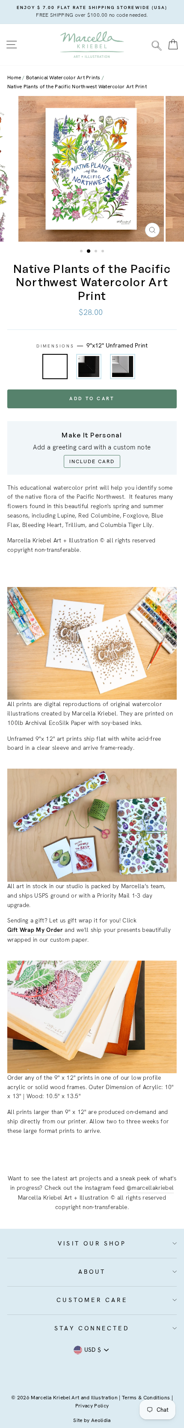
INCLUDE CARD (92, 461)
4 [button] (103, 252)
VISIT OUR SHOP (92, 1243)
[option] (92, 12)
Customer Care (92, 1300)
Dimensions (92, 345)
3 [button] (97, 252)
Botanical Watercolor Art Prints (63, 77)
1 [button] (82, 252)
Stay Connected (92, 1328)
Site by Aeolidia (91, 1420)
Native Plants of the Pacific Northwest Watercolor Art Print (77, 86)
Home (14, 77)
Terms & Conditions (146, 1397)
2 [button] (89, 251)
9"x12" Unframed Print (55, 366)
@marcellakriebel (150, 1187)
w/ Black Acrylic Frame (89, 366)
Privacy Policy (92, 1405)
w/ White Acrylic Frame (122, 366)
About (92, 1271)
